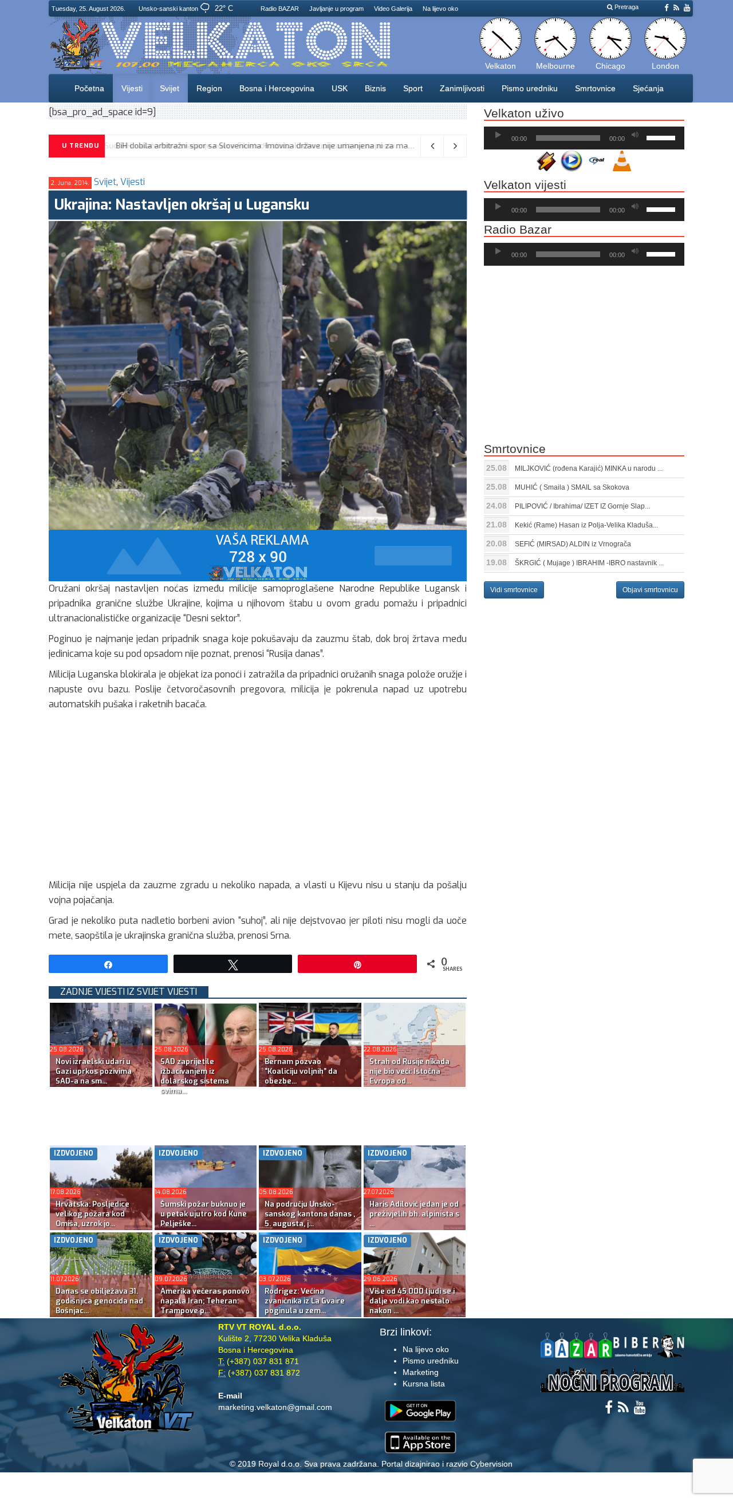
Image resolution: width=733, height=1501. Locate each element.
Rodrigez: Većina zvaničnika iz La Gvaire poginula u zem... (305, 1300)
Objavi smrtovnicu (650, 590)
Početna (89, 88)
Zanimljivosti (462, 88)
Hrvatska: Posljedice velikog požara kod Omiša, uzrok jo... (92, 1213)
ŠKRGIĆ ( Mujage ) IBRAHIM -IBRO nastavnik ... (589, 563)
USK (340, 88)
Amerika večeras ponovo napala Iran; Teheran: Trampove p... (205, 1300)
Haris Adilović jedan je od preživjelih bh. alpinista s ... (414, 1213)
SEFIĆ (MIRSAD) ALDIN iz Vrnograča (573, 544)
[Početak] (498, 135)
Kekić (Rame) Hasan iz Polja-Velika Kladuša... (586, 525)
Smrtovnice (595, 88)
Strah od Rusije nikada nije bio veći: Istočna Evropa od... (409, 1071)
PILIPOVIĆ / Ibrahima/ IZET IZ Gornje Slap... (582, 506)
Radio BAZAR (280, 8)
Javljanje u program (336, 8)
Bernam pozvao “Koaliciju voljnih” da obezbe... (301, 1071)
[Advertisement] (258, 798)
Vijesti (132, 88)
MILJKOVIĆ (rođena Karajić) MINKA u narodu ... (589, 468)
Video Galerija (393, 8)
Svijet (169, 88)
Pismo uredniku (530, 88)
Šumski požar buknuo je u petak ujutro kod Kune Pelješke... (203, 1213)
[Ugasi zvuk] (635, 135)
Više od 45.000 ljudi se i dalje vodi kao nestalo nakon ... (412, 1300)
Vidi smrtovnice (514, 590)
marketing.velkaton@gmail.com (275, 1407)
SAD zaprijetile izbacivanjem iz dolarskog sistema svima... (194, 1076)
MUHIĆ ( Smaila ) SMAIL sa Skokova (572, 487)
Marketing (421, 1372)
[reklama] (258, 555)
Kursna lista (424, 1383)
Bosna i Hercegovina (276, 88)
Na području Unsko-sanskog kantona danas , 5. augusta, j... (310, 1213)
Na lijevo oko (440, 8)
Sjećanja (648, 88)
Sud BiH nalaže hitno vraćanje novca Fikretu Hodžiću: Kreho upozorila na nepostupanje (268, 146)
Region (209, 88)
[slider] (663, 137)
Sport (413, 88)
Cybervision (491, 1463)
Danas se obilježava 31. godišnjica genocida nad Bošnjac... (99, 1300)
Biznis (375, 88)
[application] (584, 138)
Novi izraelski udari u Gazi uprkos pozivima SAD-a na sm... (94, 1071)
